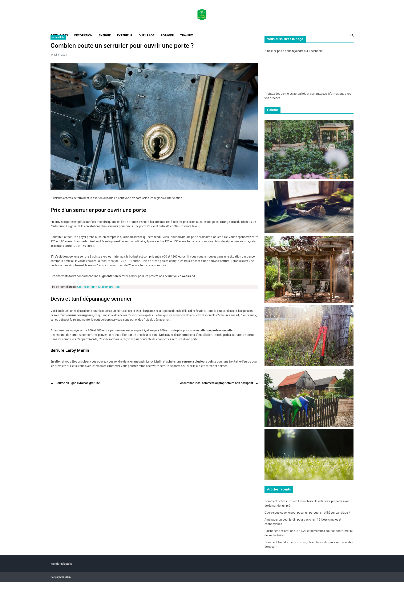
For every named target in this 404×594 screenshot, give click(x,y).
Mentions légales (61, 563)
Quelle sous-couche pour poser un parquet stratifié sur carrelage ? (307, 512)
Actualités (58, 37)
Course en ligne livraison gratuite (98, 286)
